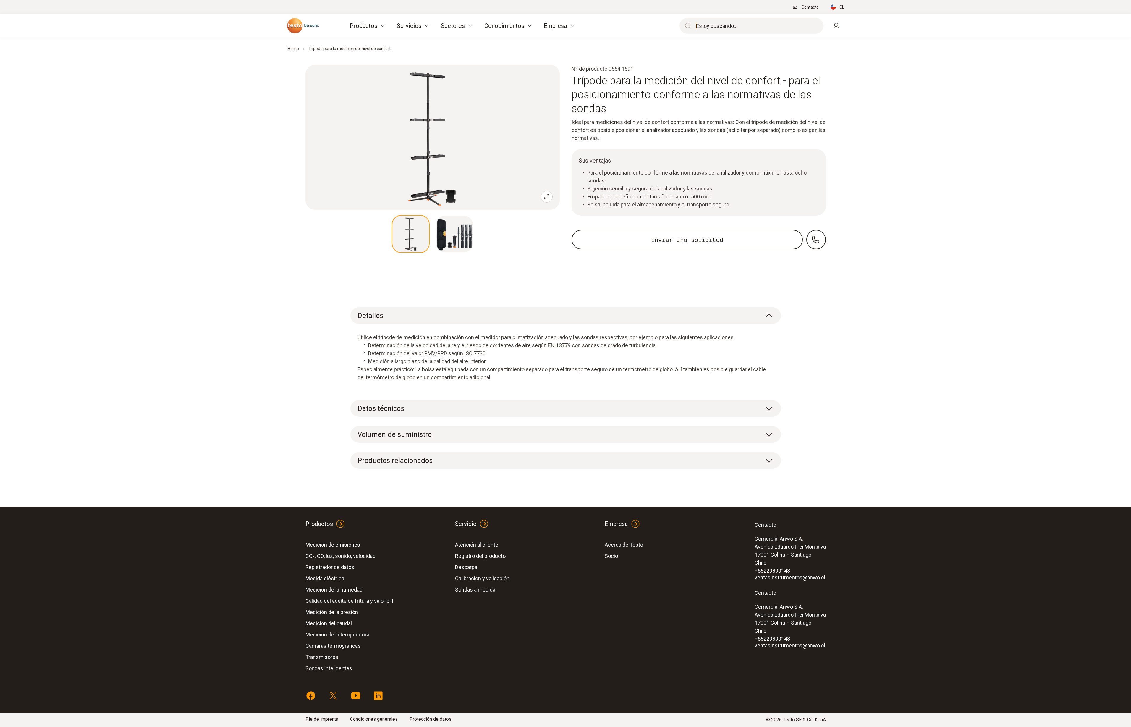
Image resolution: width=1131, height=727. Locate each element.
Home (293, 48)
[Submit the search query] (686, 25)
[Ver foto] (411, 234)
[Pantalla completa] (547, 197)
